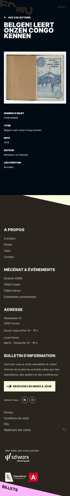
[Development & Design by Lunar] (64, 429)
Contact (9, 256)
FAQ (6, 424)
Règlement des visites (17, 429)
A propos (9, 238)
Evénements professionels (20, 296)
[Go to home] (16, 8)
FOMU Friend (12, 284)
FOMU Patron (12, 290)
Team (7, 250)
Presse (8, 244)
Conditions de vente (16, 418)
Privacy (8, 412)
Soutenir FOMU (13, 278)
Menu (61, 7)
